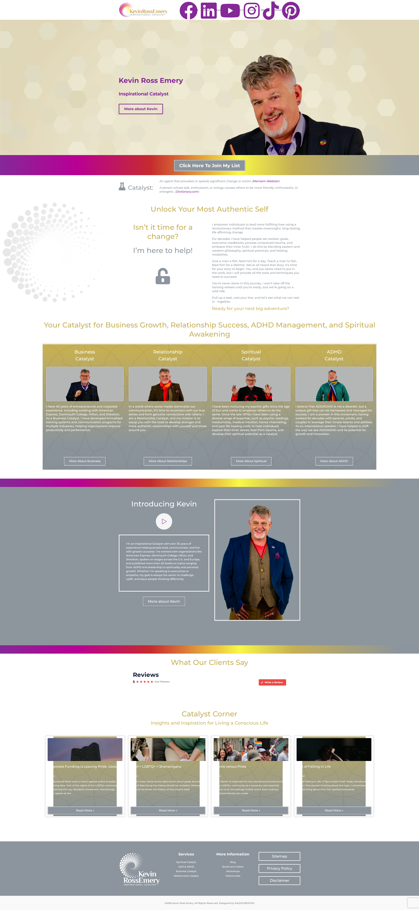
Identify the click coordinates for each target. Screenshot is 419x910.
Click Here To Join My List (209, 165)
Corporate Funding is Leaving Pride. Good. (83, 766)
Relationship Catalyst (186, 875)
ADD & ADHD (186, 866)
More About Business (84, 461)
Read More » (85, 810)
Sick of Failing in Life (314, 766)
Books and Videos (233, 866)
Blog (233, 862)
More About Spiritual (251, 461)
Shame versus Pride (230, 766)
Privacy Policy (279, 868)
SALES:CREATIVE (244, 903)
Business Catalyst (186, 871)
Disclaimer (279, 880)
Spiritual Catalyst (186, 862)
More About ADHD (334, 461)
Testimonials (233, 875)
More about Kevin (140, 109)
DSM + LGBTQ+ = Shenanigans (156, 766)
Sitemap (279, 856)
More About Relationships (168, 461)
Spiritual (301, 776)
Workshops (233, 871)
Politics (51, 776)
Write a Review (274, 682)
